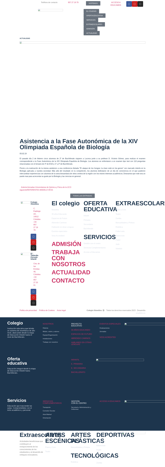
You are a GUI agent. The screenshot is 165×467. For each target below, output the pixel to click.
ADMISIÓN (66, 244)
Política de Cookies (47, 310)
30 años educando (80, 330)
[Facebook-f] (129, 4)
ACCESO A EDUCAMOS (110, 401)
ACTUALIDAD (71, 272)
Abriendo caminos (80, 338)
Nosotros (48, 324)
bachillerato (78, 372)
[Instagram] (140, 4)
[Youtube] (135, 4)
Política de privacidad (28, 310)
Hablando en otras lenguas (81, 343)
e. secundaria (78, 368)
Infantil (75, 360)
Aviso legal (61, 310)
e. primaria (77, 364)
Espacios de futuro (81, 334)
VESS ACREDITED (108, 337)
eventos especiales (110, 324)
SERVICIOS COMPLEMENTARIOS (52, 402)
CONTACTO (68, 280)
